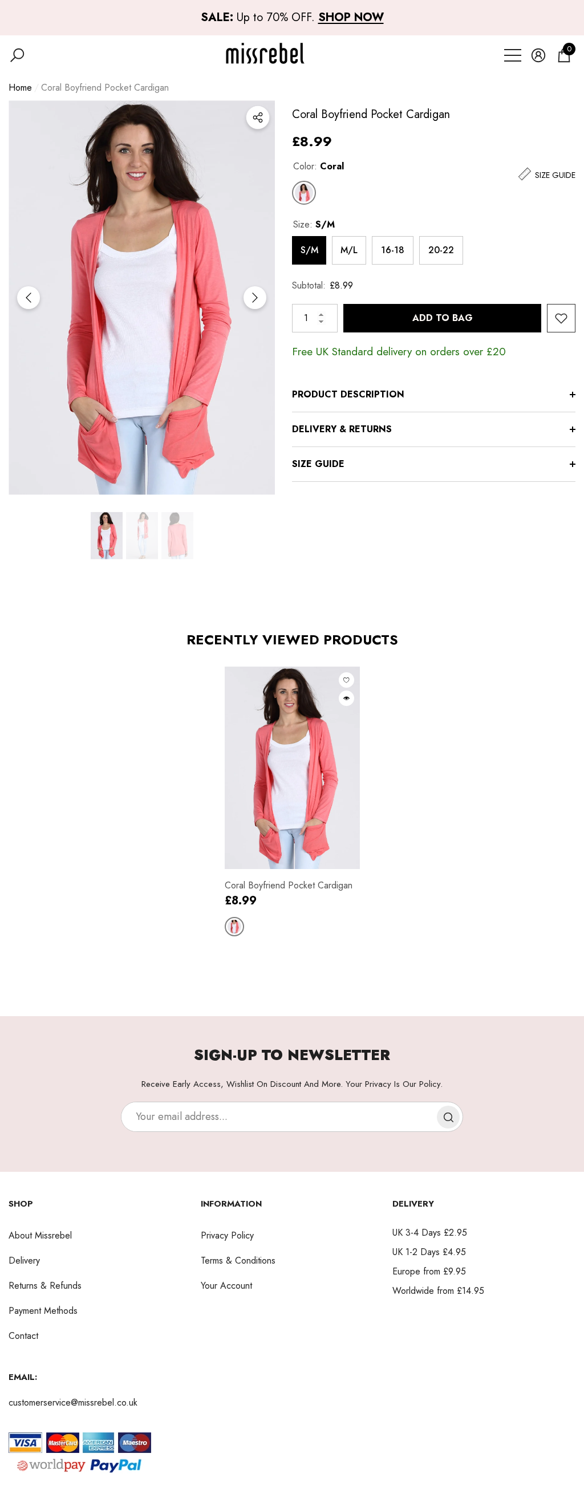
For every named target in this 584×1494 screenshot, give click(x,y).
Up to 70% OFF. (292, 17)
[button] (17, 55)
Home (20, 87)
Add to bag (442, 317)
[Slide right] (255, 297)
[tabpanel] (292, 802)
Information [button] (231, 1203)
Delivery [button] (413, 1203)
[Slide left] (28, 297)
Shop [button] (21, 1203)
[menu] (512, 55)
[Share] (257, 117)
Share (257, 117)
